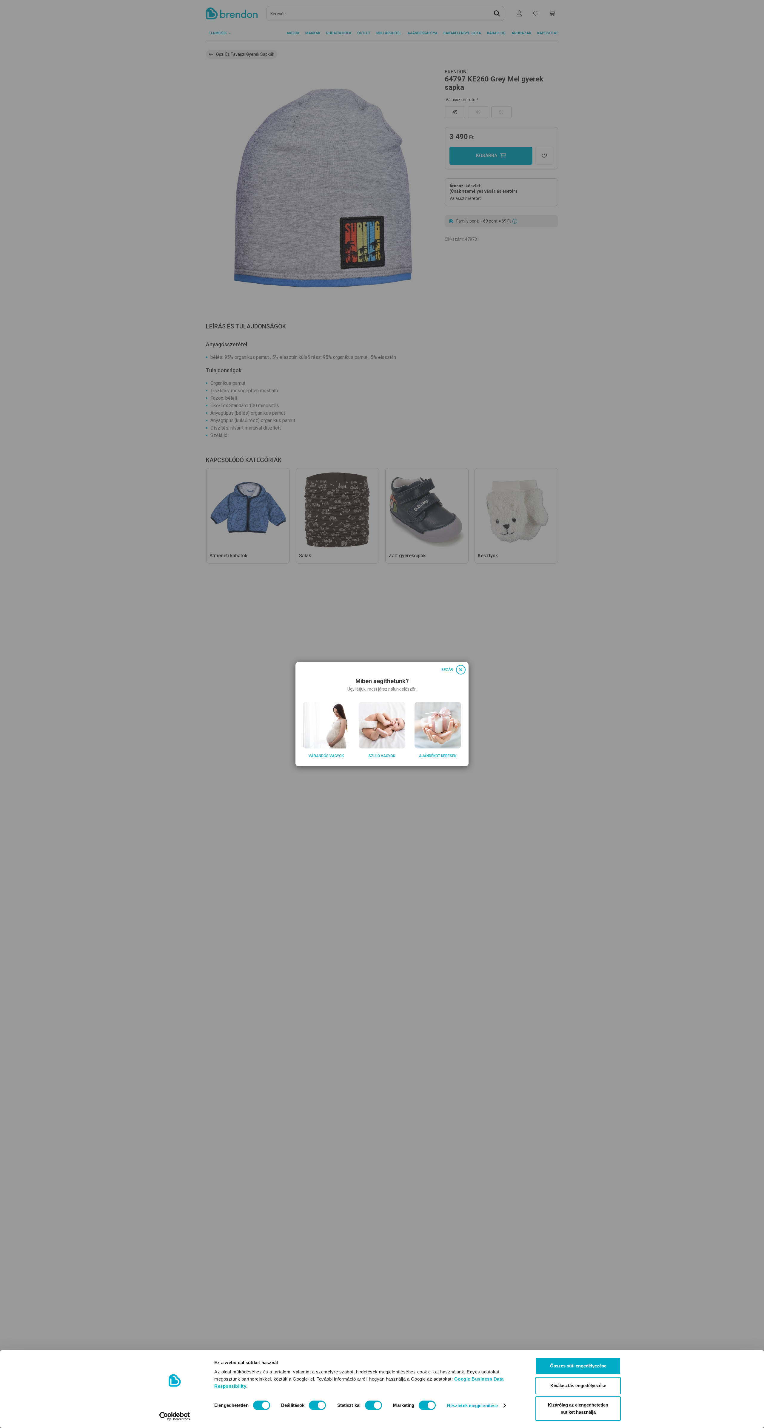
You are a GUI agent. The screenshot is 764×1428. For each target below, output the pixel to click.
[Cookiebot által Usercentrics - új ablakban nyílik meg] (175, 1416)
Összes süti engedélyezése (578, 1365)
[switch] (317, 1405)
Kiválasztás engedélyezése (578, 1385)
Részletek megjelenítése (472, 1405)
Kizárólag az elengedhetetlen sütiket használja (578, 1408)
